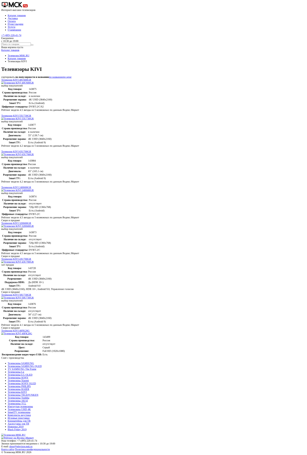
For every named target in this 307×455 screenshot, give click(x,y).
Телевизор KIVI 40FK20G (15, 330)
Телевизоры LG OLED (20, 374)
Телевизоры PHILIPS (19, 386)
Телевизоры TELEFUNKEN (23, 395)
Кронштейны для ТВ (19, 420)
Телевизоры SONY (18, 377)
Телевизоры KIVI (17, 392)
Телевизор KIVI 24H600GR (16, 187)
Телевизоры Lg (16, 372)
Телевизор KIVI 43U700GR (16, 259)
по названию (56, 77)
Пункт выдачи (15, 24)
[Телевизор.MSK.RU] (14, 7)
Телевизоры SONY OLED (22, 383)
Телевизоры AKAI (18, 400)
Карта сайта (7, 449)
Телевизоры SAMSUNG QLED (25, 366)
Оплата (12, 21)
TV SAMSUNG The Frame (22, 369)
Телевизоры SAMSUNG (21, 363)
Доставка (13, 18)
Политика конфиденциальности (32, 449)
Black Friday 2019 (17, 429)
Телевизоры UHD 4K (19, 409)
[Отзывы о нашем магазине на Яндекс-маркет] (17, 437)
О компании (14, 29)
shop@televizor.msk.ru (20, 446)
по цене (67, 77)
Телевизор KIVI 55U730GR (16, 115)
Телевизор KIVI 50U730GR (16, 294)
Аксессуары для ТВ (18, 423)
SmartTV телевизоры (19, 412)
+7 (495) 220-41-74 (11, 35)
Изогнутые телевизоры (20, 406)
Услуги (11, 27)
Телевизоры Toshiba (18, 397)
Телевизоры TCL (17, 403)
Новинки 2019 (16, 426)
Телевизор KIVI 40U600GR (16, 80)
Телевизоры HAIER (18, 389)
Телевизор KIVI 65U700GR (16, 151)
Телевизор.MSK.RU (18, 55)
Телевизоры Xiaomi (18, 380)
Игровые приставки (19, 418)
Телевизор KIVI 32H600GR (16, 223)
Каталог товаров (17, 15)
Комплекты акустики (19, 415)
